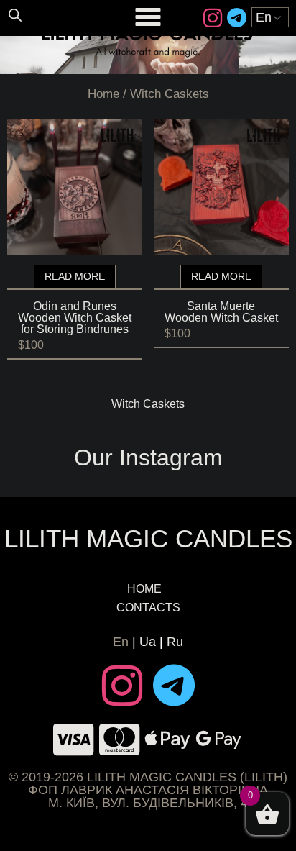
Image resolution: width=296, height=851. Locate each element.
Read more (75, 276)
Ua (147, 641)
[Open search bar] (15, 14)
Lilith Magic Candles (148, 538)
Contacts (148, 607)
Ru (175, 641)
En (121, 641)
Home (103, 94)
